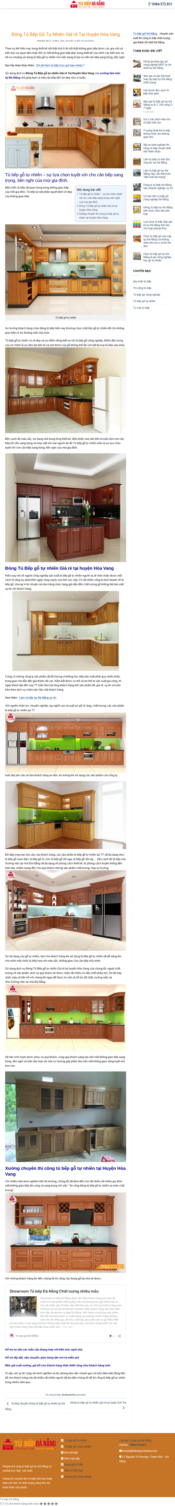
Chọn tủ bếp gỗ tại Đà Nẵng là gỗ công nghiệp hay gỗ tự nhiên (157, 257)
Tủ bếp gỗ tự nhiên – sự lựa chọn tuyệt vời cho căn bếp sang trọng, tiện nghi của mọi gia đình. (100, 198)
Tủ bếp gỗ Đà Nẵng (145, 33)
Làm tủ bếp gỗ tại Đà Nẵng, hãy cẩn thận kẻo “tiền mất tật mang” (157, 174)
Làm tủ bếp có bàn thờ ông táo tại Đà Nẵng (156, 161)
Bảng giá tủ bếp (73, 1464)
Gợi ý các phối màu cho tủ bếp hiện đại (157, 121)
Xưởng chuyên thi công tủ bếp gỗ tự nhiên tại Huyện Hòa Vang (99, 215)
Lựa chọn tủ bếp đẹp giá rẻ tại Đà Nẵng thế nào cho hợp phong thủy (157, 225)
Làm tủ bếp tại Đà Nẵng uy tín (38, 697)
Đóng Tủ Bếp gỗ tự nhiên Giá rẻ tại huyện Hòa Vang (98, 208)
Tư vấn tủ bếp (141, 307)
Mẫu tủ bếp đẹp (73, 1470)
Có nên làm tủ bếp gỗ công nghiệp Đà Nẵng (156, 198)
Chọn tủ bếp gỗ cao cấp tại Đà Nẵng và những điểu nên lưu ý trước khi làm (157, 241)
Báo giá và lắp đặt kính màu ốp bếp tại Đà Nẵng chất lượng (157, 79)
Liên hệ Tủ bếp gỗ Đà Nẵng (135, 1440)
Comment (148, 112)
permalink (80, 1394)
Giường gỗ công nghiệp (78, 1476)
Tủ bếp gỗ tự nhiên (144, 301)
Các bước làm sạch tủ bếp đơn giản (156, 92)
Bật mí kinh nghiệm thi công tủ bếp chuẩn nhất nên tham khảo (157, 148)
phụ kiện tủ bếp (142, 281)
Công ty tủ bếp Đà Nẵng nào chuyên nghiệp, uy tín (158, 186)
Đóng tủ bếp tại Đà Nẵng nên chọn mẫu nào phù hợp (158, 210)
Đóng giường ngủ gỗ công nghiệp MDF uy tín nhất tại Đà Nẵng (157, 65)
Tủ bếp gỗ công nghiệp (146, 294)
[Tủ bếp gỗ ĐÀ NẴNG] (87, 4)
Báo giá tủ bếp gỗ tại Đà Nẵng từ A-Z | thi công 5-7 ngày (158, 105)
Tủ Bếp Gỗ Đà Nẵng (84, 41)
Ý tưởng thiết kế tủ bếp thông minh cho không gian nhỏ (156, 134)
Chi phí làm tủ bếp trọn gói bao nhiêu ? (60, 65)
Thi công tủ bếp (53, 1394)
